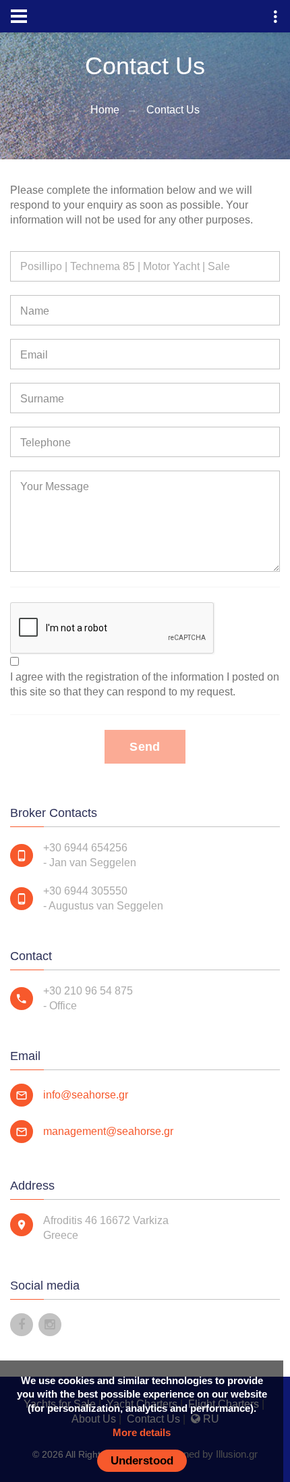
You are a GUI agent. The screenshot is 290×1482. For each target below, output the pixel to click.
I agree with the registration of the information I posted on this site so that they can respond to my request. (144, 684)
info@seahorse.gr (85, 1095)
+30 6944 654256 (85, 847)
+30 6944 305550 (85, 891)
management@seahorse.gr (108, 1131)
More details (142, 1432)
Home (104, 109)
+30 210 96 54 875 (88, 991)
